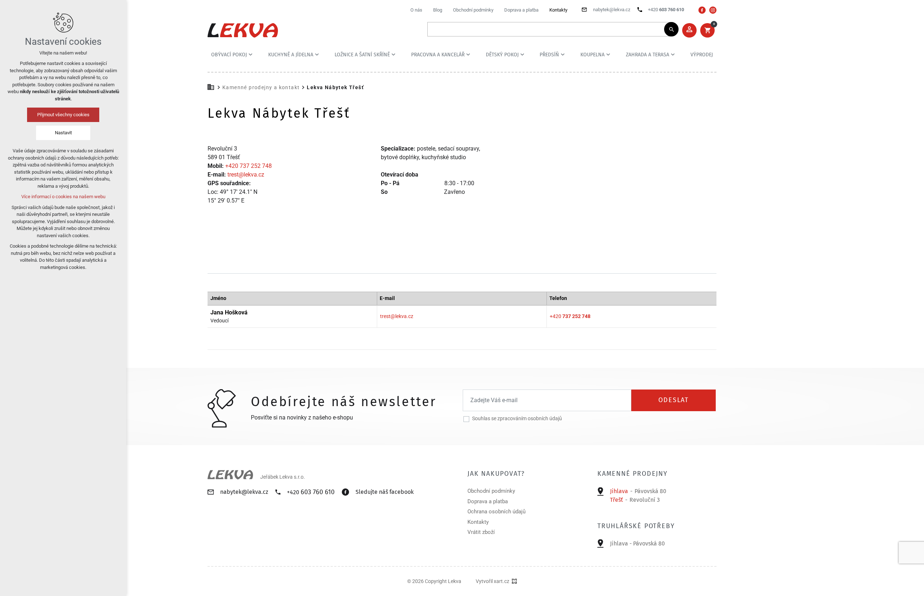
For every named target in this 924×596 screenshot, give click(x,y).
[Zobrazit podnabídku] (250, 54)
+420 (570, 316)
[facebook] (702, 10)
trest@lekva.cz (245, 174)
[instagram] (712, 10)
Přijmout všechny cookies (63, 114)
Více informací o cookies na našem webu (63, 196)
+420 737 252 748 (248, 166)
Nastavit (63, 132)
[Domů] (213, 86)
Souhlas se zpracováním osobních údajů (517, 418)
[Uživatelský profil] (689, 30)
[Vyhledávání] (549, 29)
